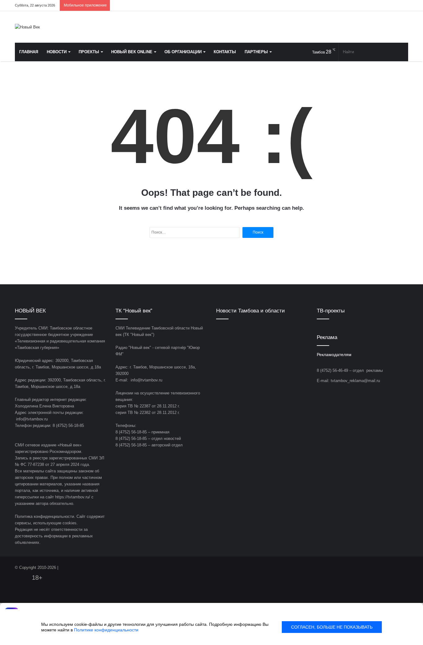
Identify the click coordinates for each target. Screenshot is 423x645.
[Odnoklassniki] (375, 5)
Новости (57, 51)
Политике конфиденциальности (106, 629)
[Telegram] (385, 5)
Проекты (89, 51)
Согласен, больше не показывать (332, 627)
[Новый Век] (27, 27)
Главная (28, 51)
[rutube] (403, 5)
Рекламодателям (334, 354)
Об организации (183, 51)
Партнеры (256, 51)
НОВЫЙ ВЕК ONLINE (131, 51)
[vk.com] (366, 5)
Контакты (225, 51)
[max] (394, 5)
